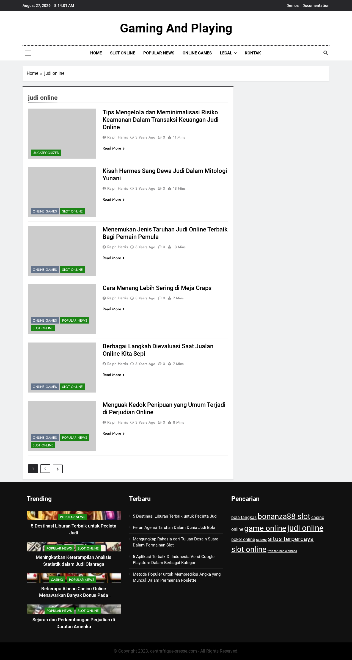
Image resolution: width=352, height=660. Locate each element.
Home (96, 53)
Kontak (253, 53)
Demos (293, 5)
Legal (226, 53)
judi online (305, 528)
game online (265, 528)
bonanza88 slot (284, 516)
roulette (261, 540)
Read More (112, 148)
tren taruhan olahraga (282, 551)
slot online (248, 549)
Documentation (315, 5)
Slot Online (122, 53)
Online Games (197, 53)
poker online (243, 539)
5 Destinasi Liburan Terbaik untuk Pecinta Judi (175, 516)
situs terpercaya (291, 539)
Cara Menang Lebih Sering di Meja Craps (157, 288)
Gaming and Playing (176, 28)
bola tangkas (244, 517)
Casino (57, 579)
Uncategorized (46, 152)
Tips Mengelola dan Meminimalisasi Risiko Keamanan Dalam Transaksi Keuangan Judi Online (161, 120)
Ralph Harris (117, 137)
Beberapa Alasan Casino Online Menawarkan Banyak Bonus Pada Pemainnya (73, 595)
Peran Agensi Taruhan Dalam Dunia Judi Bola (174, 527)
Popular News (158, 53)
